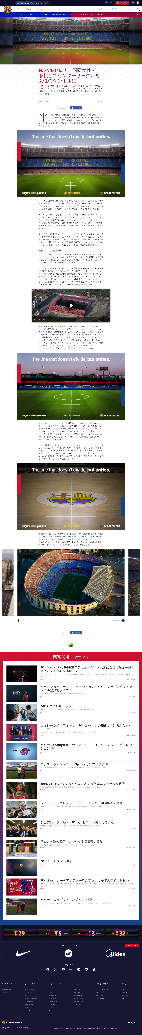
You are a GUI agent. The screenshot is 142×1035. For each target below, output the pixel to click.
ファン (110, 14)
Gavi (50, 989)
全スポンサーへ (132, 945)
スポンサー (100, 14)
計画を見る (123, 3)
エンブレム (124, 989)
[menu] (138, 2)
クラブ (113, 9)
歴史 (46, 14)
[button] (6, 582)
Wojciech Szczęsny (7, 989)
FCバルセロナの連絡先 (89, 1028)
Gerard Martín (29, 1001)
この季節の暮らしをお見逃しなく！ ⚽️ (32, 3)
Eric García (28, 1008)
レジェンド (124, 995)
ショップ (39, 9)
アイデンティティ (34, 14)
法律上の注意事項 (58, 1028)
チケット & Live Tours (102, 989)
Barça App (99, 992)
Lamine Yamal (78, 989)
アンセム (124, 992)
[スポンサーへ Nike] (24, 953)
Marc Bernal (52, 1008)
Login (109, 2)
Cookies (79, 1028)
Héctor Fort (28, 1011)
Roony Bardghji (78, 995)
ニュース (22, 14)
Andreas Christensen (31, 998)
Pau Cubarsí (28, 992)
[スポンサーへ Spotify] (68, 953)
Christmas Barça (100, 998)
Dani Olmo (52, 1004)
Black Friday (99, 995)
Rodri (50, 1011)
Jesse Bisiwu (77, 1004)
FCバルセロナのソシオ (85, 14)
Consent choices (114, 1028)
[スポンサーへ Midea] (115, 953)
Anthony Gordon (79, 998)
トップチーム (100, 9)
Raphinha (77, 992)
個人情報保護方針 (70, 1028)
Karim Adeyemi (78, 1001)
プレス (72, 14)
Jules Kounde (29, 1004)
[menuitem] (138, 2)
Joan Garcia (5, 992)
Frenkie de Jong (53, 1001)
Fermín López (53, 995)
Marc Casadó (52, 998)
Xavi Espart (28, 995)
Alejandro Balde (29, 989)
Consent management (102, 1028)
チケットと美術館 (24, 9)
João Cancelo (29, 1014)
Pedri (50, 992)
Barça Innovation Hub (58, 14)
